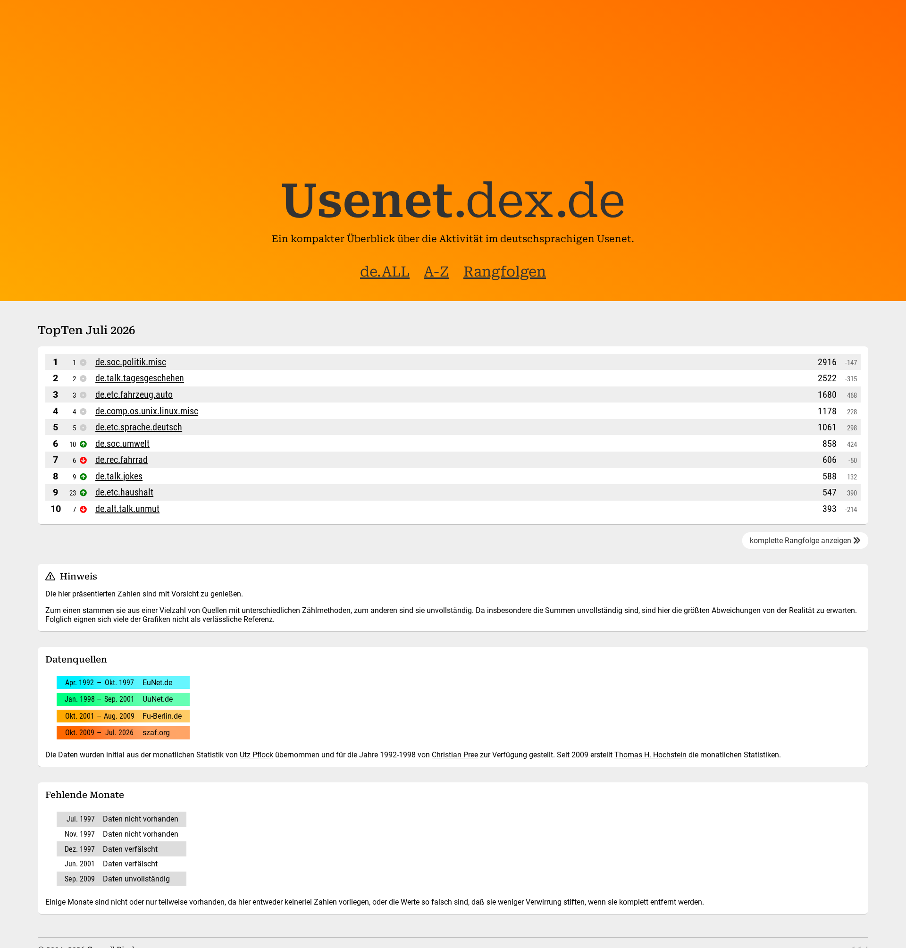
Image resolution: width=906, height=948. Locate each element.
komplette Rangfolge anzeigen (801, 540)
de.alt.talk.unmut (127, 508)
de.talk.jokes (119, 476)
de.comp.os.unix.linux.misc (146, 411)
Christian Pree (455, 754)
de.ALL (385, 271)
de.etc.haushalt (124, 492)
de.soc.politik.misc (130, 362)
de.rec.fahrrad (121, 459)
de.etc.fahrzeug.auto (134, 394)
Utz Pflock (256, 754)
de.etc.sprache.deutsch (138, 427)
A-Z (436, 271)
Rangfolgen (504, 271)
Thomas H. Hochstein (650, 754)
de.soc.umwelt (122, 443)
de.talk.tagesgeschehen (139, 378)
